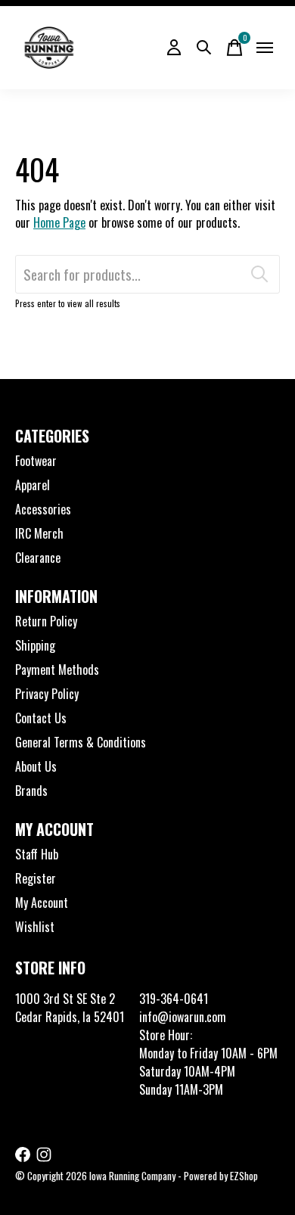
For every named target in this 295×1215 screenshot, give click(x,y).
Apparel (32, 485)
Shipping (35, 645)
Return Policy (46, 621)
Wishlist (34, 927)
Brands (31, 791)
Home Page (59, 222)
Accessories (43, 509)
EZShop (244, 1175)
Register (35, 878)
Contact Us (41, 718)
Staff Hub (36, 854)
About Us (36, 766)
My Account (41, 902)
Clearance (38, 557)
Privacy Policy (47, 694)
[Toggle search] (204, 48)
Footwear (36, 461)
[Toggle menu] (265, 48)
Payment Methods (57, 669)
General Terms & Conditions (80, 742)
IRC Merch (39, 533)
